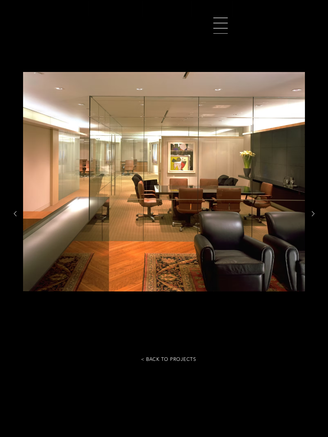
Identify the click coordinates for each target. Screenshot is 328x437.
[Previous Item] (15, 214)
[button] (220, 26)
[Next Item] (313, 214)
